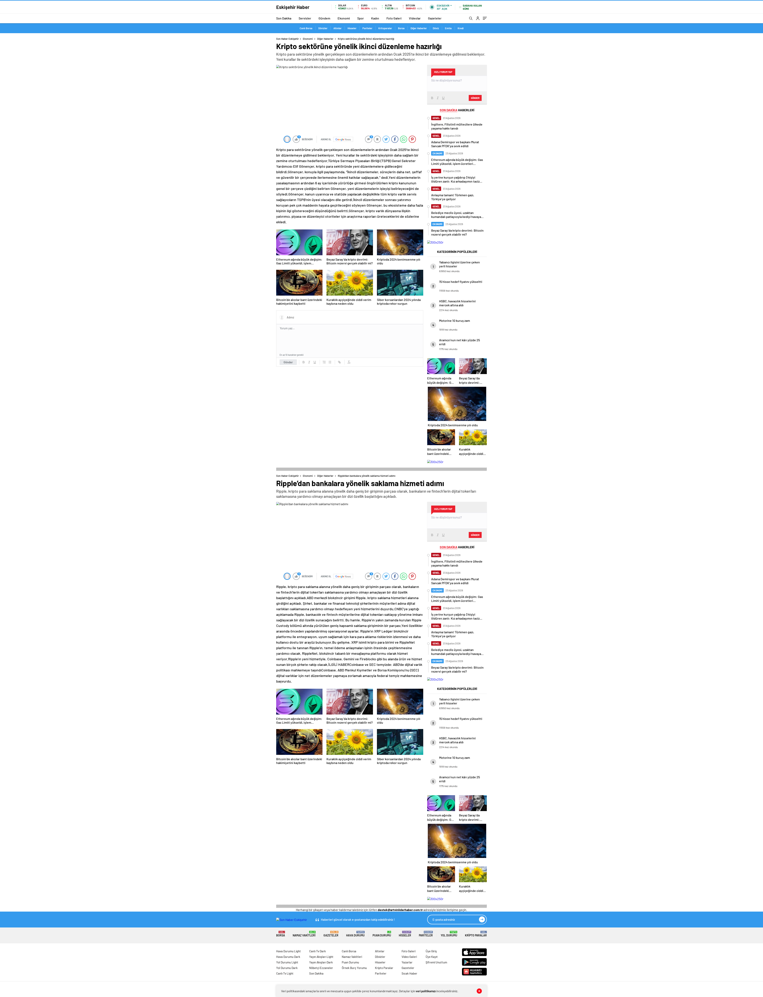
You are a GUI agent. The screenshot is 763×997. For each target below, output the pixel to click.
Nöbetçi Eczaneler (321, 968)
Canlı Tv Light (284, 973)
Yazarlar (407, 962)
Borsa (401, 28)
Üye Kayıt (432, 956)
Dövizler (322, 28)
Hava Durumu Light (288, 951)
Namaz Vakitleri (304, 934)
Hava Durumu (355, 934)
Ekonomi (344, 18)
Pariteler (367, 28)
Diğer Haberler (419, 28)
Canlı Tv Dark (317, 951)
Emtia (448, 28)
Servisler (305, 18)
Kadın (375, 18)
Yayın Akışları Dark (321, 962)
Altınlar (337, 28)
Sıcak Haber (409, 973)
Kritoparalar (385, 28)
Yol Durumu (449, 934)
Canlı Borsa (306, 28)
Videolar (415, 18)
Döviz (436, 28)
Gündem (324, 18)
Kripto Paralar (476, 934)
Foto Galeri (394, 18)
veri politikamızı (426, 991)
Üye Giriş (431, 951)
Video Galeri (409, 956)
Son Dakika (283, 18)
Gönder (288, 362)
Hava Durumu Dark (288, 956)
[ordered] (324, 362)
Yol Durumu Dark (287, 968)
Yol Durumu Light (287, 962)
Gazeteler (435, 18)
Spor (360, 18)
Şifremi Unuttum (436, 962)
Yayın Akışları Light (321, 956)
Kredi (461, 28)
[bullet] (330, 362)
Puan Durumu (382, 934)
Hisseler (352, 28)
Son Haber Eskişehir (287, 38)
